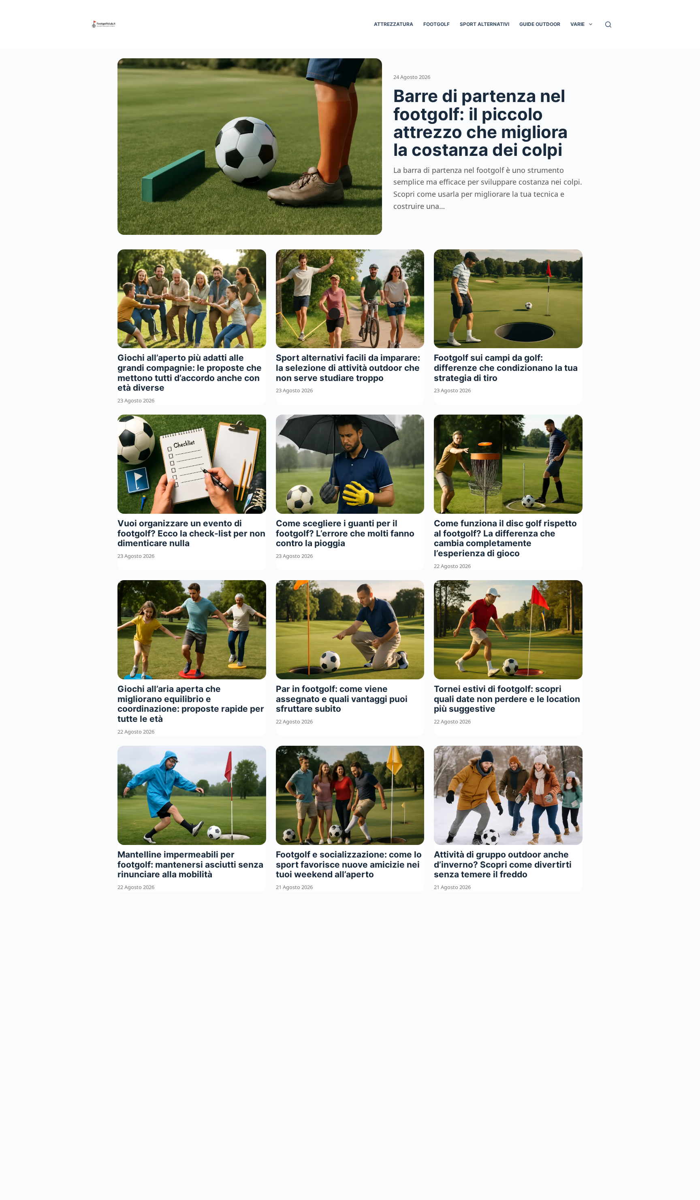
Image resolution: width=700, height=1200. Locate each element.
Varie (577, 24)
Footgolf (436, 24)
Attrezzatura (393, 24)
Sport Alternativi (484, 24)
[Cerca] (608, 24)
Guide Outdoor (539, 24)
